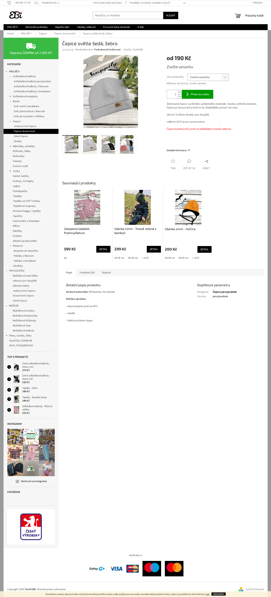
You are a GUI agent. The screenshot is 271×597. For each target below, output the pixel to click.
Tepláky (17, 196)
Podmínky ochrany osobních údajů (149, 3)
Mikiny (16, 226)
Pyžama (17, 236)
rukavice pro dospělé (25, 281)
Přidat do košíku (200, 94)
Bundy (16, 101)
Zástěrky (18, 266)
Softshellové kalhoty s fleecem (31, 86)
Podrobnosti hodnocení (107, 50)
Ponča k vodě (20, 166)
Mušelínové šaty (22, 326)
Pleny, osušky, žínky (20, 336)
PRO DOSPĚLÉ (17, 271)
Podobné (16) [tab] (87, 273)
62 (65, 258)
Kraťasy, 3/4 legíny (23, 181)
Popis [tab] (69, 273)
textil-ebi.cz (135, 555)
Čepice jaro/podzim (225, 292)
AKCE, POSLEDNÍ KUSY (21, 345)
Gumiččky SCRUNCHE (20, 341)
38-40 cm (133, 258)
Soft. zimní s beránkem (26, 106)
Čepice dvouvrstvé (24, 131)
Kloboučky (19, 156)
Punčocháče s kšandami (26, 221)
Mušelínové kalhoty (23, 331)
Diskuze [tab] (106, 273)
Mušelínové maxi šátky (25, 276)
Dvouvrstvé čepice (23, 296)
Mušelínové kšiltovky (24, 320)
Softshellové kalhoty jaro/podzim (32, 81)
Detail (103, 249)
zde (207, 594)
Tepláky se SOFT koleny (26, 201)
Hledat (170, 15)
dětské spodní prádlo (25, 241)
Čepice (17, 121)
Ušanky (18, 141)
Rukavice (18, 246)
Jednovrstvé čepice (25, 126)
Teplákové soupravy (24, 206)
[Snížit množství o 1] (180, 96)
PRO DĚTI (14, 71)
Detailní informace (177, 150)
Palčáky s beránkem (25, 261)
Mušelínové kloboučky (25, 316)
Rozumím (218, 594)
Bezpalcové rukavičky (26, 251)
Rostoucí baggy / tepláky (27, 211)
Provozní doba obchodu (107, 3)
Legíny (16, 186)
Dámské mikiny (21, 286)
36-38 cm (119, 258)
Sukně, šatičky (21, 176)
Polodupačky (20, 191)
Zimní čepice (21, 136)
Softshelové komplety (25, 96)
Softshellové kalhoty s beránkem (32, 91)
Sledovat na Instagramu (34, 481)
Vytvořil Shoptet (255, 589)
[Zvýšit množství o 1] (180, 92)
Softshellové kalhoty (24, 76)
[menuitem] (12, 27)
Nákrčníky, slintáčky (24, 146)
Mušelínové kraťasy (24, 311)
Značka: (133, 50)
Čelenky (17, 161)
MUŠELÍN (13, 306)
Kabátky (17, 231)
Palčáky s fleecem (24, 256)
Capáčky (17, 216)
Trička (16, 171)
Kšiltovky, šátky (22, 151)
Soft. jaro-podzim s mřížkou (29, 116)
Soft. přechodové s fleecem (29, 111)
